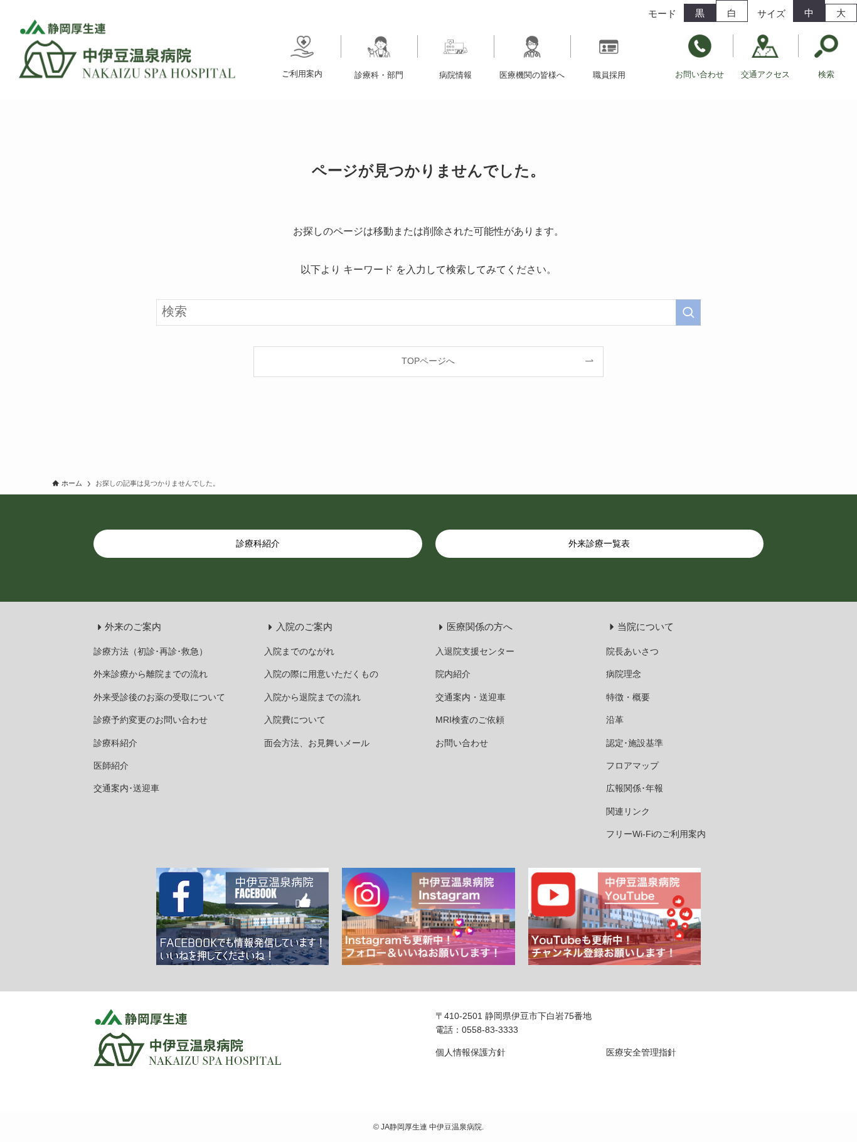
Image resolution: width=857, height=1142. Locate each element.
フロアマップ (632, 765)
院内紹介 (453, 674)
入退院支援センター (474, 651)
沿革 (615, 720)
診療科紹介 (115, 743)
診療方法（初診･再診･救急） (150, 651)
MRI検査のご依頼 (469, 720)
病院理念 (623, 674)
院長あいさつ (632, 651)
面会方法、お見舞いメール (317, 743)
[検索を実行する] (688, 312)
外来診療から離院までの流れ (150, 674)
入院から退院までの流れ (312, 697)
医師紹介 (111, 765)
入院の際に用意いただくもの (321, 674)
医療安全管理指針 (641, 1052)
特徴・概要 (628, 697)
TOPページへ (428, 361)
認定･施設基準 (634, 743)
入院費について (295, 720)
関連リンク (628, 811)
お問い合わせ (461, 743)
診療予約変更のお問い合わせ (150, 720)
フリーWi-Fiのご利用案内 (656, 834)
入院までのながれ (299, 651)
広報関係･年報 (634, 788)
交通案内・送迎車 (470, 697)
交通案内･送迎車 (126, 788)
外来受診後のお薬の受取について (159, 697)
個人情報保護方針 (470, 1052)
